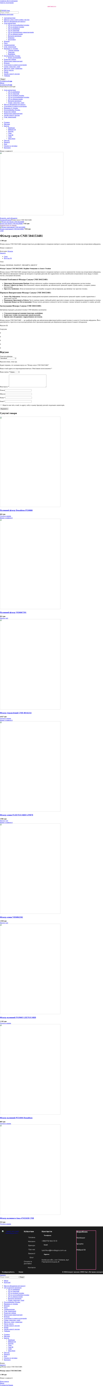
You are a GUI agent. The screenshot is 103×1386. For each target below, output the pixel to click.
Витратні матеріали (14, 36)
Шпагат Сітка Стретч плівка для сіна (16, 19)
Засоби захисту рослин (12, 74)
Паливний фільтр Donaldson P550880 (16, 510)
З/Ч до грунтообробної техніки (18, 25)
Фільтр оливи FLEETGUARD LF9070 (16, 815)
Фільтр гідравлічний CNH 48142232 (16, 713)
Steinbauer (11, 128)
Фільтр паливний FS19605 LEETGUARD (18, 1017)
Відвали (7, 63)
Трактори (11, 52)
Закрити (3, 253)
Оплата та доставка (28, 1263)
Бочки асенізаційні (14, 57)
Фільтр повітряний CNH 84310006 (12, 229)
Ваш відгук (4, 387)
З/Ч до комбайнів (14, 29)
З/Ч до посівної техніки (16, 27)
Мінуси (2, 394)
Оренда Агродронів (7, 3)
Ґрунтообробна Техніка (12, 56)
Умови (21, 1272)
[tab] (6, 256)
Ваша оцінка (5, 372)
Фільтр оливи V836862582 (11, 917)
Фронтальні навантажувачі (13, 61)
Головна (3, 220)
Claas (10, 133)
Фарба (6, 72)
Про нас (31, 1249)
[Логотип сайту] (5, 10)
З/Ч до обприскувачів (15, 34)
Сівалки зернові (13, 50)
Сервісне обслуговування (9, 1)
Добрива (7, 76)
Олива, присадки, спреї (12, 66)
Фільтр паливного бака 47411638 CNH (17, 1218)
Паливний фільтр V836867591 (13, 612)
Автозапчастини (9, 18)
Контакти (32, 1268)
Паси (6, 43)
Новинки (11, 38)
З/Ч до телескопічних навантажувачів (21, 32)
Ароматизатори (9, 45)
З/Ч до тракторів (13, 30)
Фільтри (7, 41)
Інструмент (12, 39)
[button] (5, 516)
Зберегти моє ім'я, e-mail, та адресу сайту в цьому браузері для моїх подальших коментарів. (33, 405)
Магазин (31, 1241)
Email (2, 401)
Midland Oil (12, 129)
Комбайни (11, 54)
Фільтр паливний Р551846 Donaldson (16, 1118)
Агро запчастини (10, 23)
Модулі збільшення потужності (14, 21)
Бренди (31, 1245)
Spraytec (11, 131)
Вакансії (31, 1253)
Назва (2, 398)
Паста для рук (9, 70)
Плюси (2, 390)
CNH (10, 137)
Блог (32, 1257)
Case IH (10, 135)
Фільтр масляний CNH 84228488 (11, 223)
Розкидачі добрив (10, 59)
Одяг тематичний (10, 47)
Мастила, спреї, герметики (13, 68)
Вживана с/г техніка (11, 48)
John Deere (11, 138)
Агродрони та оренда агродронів (15, 65)
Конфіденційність (8, 1272)
